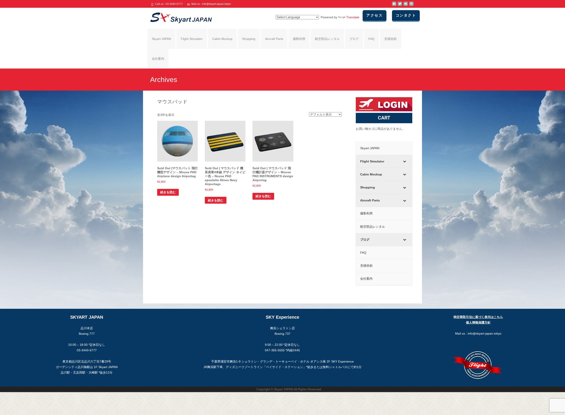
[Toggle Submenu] (404, 161)
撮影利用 (299, 39)
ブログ (354, 39)
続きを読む (168, 192)
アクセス (374, 15)
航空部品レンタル (327, 39)
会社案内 (158, 58)
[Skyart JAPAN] (177, 17)
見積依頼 (390, 39)
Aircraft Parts (274, 39)
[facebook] (394, 5)
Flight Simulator (192, 39)
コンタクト (406, 15)
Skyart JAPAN (161, 39)
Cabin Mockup (222, 39)
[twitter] (400, 5)
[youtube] (405, 5)
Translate (352, 17)
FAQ (371, 39)
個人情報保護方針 (478, 322)
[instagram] (411, 5)
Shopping (248, 39)
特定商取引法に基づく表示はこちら (478, 317)
